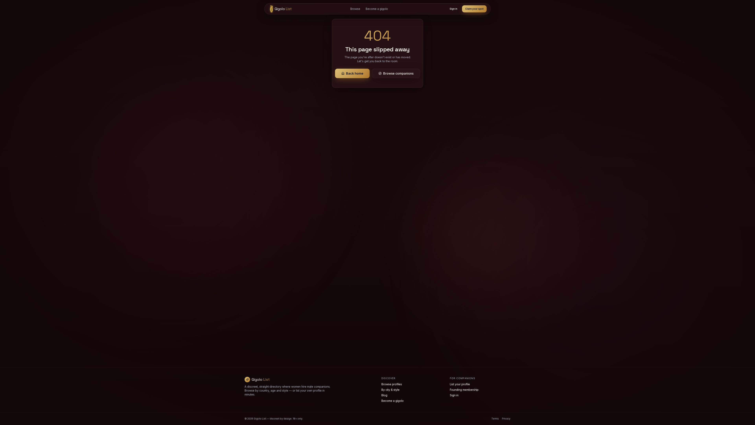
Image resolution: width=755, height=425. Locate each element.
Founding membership (464, 389)
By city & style (390, 389)
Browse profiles (391, 384)
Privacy (506, 418)
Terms (495, 418)
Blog (384, 395)
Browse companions (398, 73)
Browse (355, 8)
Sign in (453, 8)
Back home (354, 73)
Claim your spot (474, 8)
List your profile (460, 384)
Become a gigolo (377, 8)
